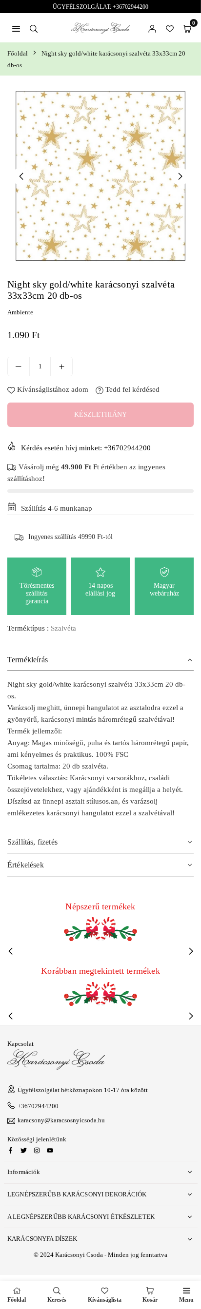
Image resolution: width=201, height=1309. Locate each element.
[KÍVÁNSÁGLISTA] (170, 27)
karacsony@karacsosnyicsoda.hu (61, 1120)
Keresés (56, 1299)
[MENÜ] (16, 27)
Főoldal (17, 53)
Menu (186, 1299)
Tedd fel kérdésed (131, 389)
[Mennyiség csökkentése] (18, 366)
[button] (187, 27)
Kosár (150, 1299)
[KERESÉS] (33, 27)
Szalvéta (63, 628)
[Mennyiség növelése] (61, 366)
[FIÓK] (152, 27)
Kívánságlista (104, 1299)
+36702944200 (38, 1106)
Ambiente (20, 312)
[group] (100, 176)
